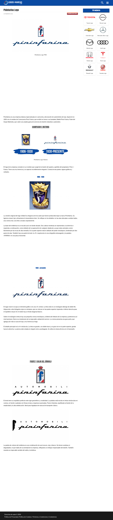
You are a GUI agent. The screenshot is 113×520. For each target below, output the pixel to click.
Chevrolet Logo (89, 35)
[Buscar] (102, 3)
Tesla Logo (103, 60)
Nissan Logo (103, 23)
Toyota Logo (90, 23)
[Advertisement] (41, 73)
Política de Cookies (25, 517)
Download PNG (72, 13)
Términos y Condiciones (40, 517)
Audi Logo (102, 48)
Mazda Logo (90, 48)
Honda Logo (90, 60)
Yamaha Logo (102, 73)
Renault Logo (89, 73)
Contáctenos (53, 517)
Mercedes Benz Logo (102, 35)
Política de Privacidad (11, 517)
